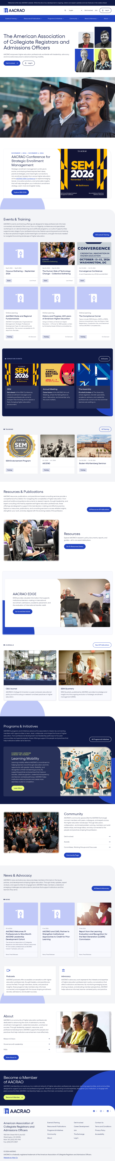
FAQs (5, 1049)
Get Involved (89, 10)
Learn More (18, 788)
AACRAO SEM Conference (25, 179)
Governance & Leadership (13, 1044)
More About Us (11, 1057)
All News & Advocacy (101, 888)
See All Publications (102, 645)
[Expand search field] (65, 10)
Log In (30, 63)
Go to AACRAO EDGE (22, 612)
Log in (107, 10)
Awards (66, 842)
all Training (105, 429)
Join (96, 10)
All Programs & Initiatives (100, 739)
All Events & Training (102, 235)
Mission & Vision (9, 1039)
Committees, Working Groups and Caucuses (80, 847)
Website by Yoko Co (11, 1158)
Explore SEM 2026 (20, 192)
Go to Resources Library (74, 546)
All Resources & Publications (99, 509)
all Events (104, 359)
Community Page (72, 855)
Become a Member (13, 1097)
